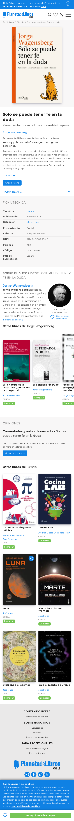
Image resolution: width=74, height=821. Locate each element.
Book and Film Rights (37, 748)
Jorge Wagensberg (18, 285)
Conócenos (37, 727)
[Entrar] (60, 14)
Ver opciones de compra (41, 815)
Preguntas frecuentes (37, 737)
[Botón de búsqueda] (50, 14)
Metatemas (32, 222)
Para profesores (37, 753)
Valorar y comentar (15, 453)
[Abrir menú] (68, 14)
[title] (37, 764)
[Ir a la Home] (3, 22)
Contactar (37, 732)
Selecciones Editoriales (37, 716)
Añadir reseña (12, 182)
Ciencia (30, 211)
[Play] (31, 558)
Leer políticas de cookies (25, 806)
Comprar (9, 403)
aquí (43, 6)
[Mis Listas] (55, 14)
